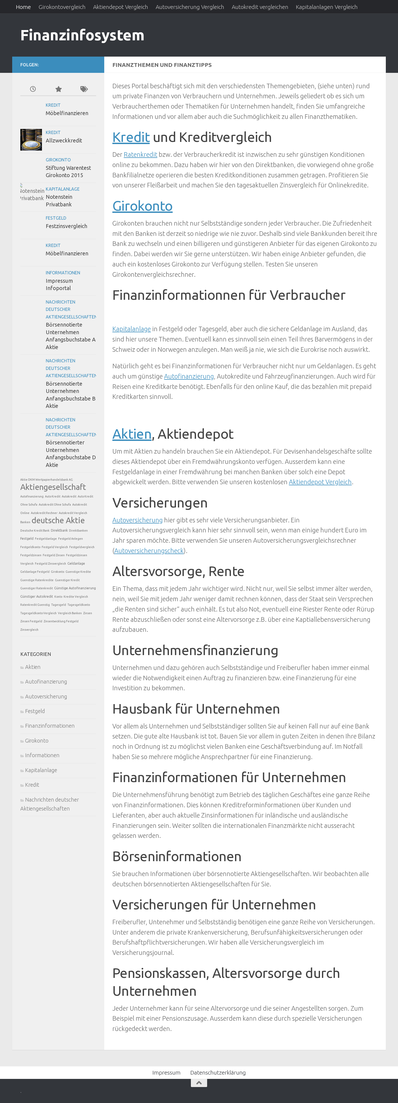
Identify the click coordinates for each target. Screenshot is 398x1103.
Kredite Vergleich (76, 596)
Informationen (63, 272)
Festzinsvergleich (66, 226)
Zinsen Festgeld (31, 621)
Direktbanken (78, 530)
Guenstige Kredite (78, 571)
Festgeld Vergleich (55, 547)
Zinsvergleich (29, 629)
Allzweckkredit (64, 141)
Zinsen (87, 613)
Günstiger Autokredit (36, 596)
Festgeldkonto (30, 547)
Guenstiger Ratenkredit (36, 588)
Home (23, 7)
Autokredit (69, 496)
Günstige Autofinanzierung (75, 588)
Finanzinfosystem (82, 35)
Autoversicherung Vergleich (190, 7)
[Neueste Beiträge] (32, 89)
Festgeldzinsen (30, 555)
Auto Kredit (52, 496)
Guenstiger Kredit (67, 580)
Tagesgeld (58, 604)
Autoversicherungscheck (149, 550)
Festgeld (56, 218)
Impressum (166, 1072)
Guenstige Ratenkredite (37, 580)
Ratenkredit (140, 154)
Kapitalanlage (131, 328)
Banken (25, 522)
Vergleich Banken (70, 613)
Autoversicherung (137, 519)
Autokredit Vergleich (73, 513)
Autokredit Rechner (44, 513)
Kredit (131, 136)
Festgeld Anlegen (70, 538)
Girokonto (142, 205)
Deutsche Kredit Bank (35, 530)
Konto (58, 596)
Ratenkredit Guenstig (35, 604)
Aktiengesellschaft (53, 487)
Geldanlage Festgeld (35, 571)
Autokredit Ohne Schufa (55, 504)
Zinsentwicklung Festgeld (61, 621)
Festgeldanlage (46, 538)
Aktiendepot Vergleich (120, 7)
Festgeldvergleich (81, 547)
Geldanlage (76, 563)
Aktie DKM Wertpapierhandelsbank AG (46, 479)
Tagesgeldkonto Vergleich (38, 613)
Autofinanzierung (189, 376)
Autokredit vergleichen (260, 7)
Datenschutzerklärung (218, 1072)
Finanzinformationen (50, 726)
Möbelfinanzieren (67, 113)
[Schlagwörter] (83, 89)
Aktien (132, 433)
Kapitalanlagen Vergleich (327, 7)
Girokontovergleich (62, 7)
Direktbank (59, 530)
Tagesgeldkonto (78, 604)
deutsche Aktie (58, 520)
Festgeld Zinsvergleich (50, 563)
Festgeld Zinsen (54, 555)
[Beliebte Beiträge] (58, 89)
